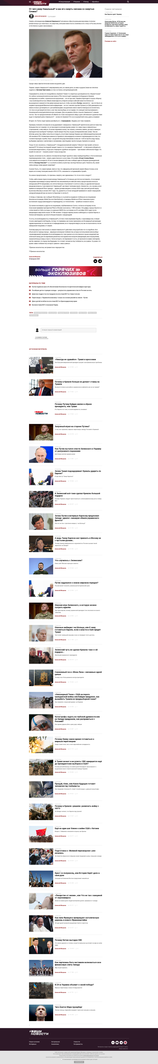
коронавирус (34, 315)
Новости (77, 1042)
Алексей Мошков (60, 367)
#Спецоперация (64, 1)
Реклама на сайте (110, 41)
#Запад (86, 1)
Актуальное (55, 1042)
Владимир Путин (63, 313)
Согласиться (79, 1062)
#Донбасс (95, 1)
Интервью (32, 1044)
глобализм (74, 313)
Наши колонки (34, 1042)
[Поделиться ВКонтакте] (95, 261)
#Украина (76, 1)
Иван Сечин (82, 313)
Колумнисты (78, 1044)
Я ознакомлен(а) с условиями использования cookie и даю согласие (80, 1059)
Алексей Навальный (40, 313)
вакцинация (52, 313)
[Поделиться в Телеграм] (100, 261)
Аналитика (55, 1044)
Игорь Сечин (92, 313)
